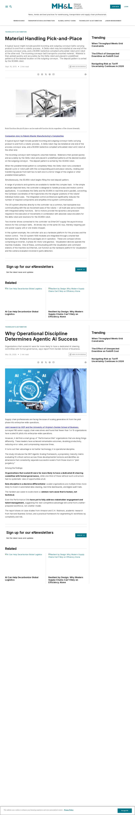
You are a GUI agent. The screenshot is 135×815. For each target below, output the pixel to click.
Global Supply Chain (67, 20)
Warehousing (19, 20)
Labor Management (113, 20)
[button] (6, 6)
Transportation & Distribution (41, 20)
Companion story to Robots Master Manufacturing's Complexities (34, 136)
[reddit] (50, 74)
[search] (10, 6)
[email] (53, 74)
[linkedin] (42, 74)
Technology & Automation (90, 20)
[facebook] (38, 74)
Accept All (124, 810)
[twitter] (46, 74)
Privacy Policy (68, 810)
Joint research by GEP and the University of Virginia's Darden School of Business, (42, 427)
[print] (85, 74)
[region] (67, 810)
